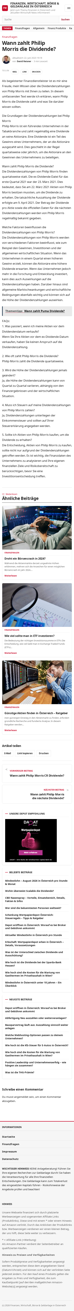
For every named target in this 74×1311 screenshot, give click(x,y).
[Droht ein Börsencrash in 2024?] (37, 528)
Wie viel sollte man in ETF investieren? (29, 636)
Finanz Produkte (57, 28)
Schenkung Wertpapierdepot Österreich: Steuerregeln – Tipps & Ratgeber (29, 916)
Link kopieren (25, 753)
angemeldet (21, 1096)
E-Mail (7, 753)
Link (24, 72)
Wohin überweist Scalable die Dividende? (29, 891)
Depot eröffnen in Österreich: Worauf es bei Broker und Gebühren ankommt (35, 926)
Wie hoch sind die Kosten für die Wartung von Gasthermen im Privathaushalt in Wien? (32, 974)
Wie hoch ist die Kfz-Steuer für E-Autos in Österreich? (36, 1045)
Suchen (65, 19)
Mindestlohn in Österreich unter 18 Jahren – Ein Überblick (33, 984)
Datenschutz (10, 1159)
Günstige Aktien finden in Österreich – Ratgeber (36, 713)
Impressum (9, 1151)
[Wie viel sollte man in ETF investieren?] (37, 605)
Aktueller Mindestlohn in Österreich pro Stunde (33, 935)
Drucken (36, 72)
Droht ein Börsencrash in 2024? (24, 558)
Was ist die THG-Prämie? (19, 1072)
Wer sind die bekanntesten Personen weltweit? (33, 908)
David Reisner (24, 61)
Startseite (8, 1136)
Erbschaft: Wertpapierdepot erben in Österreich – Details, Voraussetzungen (34, 943)
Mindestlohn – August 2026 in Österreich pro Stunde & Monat (36, 882)
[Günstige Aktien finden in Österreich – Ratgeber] (37, 682)
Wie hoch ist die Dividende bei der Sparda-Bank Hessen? (33, 964)
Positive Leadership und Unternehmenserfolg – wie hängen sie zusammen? (35, 1064)
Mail (15, 72)
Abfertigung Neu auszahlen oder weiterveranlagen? (36, 1018)
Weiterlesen (10, 575)
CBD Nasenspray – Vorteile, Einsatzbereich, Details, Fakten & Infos (35, 899)
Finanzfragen (22, 28)
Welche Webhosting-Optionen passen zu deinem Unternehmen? (34, 1036)
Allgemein (39, 28)
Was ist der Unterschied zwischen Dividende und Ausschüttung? (34, 953)
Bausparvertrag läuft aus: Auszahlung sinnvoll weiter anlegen (36, 1026)
